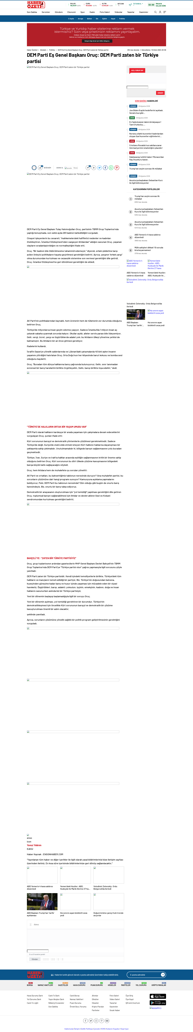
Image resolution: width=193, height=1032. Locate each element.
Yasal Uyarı (125, 1029)
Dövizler (95, 999)
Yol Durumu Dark (34, 999)
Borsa (30, 984)
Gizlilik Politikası (87, 1029)
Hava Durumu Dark (35, 995)
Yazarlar (130, 12)
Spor (82, 12)
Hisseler (112, 984)
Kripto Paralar (159, 984)
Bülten (89, 19)
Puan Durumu (97, 984)
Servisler (46, 12)
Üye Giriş (129, 995)
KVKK (103, 1029)
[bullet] (54, 959)
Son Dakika (32, 12)
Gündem (59, 12)
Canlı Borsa (74, 995)
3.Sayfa (71, 19)
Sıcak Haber (115, 1010)
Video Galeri (115, 999)
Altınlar (95, 995)
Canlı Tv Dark (53, 995)
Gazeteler (143, 12)
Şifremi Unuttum (133, 1003)
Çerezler (97, 1029)
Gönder (35, 959)
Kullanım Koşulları (113, 1029)
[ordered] (52, 959)
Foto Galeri (105, 12)
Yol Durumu (141, 984)
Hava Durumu (79, 984)
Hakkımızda (68, 1029)
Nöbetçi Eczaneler (56, 1003)
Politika (122, 19)
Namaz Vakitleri (45, 984)
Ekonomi (71, 12)
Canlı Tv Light (32, 1003)
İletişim (77, 1029)
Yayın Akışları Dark (56, 999)
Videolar (118, 12)
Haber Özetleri (32, 50)
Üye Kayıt (130, 999)
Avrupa (80, 19)
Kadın (92, 12)
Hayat (113, 19)
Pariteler (125, 984)
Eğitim (104, 19)
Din (97, 19)
